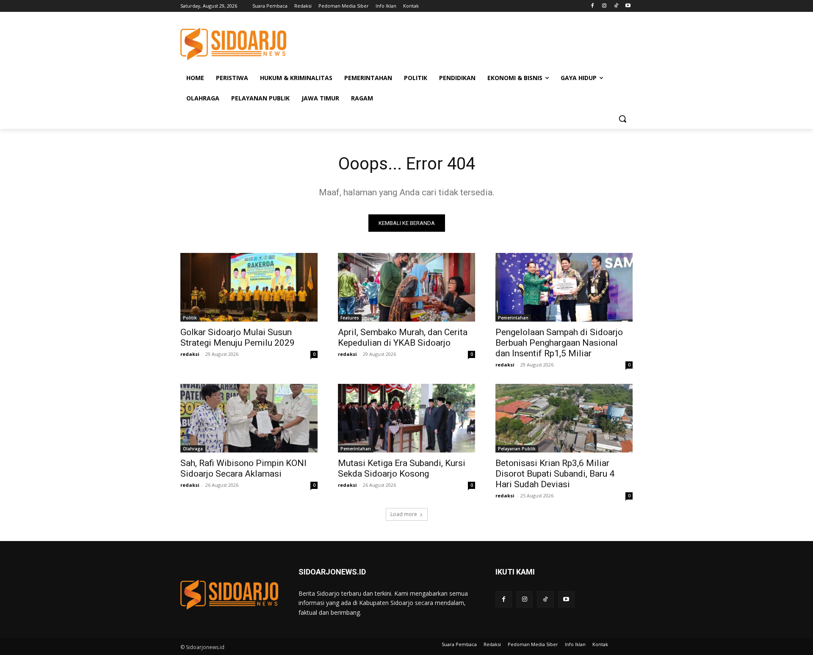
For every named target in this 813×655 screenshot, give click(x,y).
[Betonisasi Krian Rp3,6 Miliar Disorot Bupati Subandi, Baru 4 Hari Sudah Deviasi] (564, 418)
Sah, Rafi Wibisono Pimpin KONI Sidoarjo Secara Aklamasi (243, 468)
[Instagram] (604, 6)
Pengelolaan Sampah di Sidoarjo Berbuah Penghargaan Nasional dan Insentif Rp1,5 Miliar (559, 342)
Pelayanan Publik (517, 449)
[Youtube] (628, 6)
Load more (403, 514)
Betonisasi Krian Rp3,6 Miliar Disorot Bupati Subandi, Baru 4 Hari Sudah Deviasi (554, 473)
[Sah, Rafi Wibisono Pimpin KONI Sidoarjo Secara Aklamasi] (249, 418)
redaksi (189, 354)
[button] (622, 118)
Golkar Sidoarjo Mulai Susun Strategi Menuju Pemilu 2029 (237, 337)
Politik (190, 318)
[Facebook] (592, 6)
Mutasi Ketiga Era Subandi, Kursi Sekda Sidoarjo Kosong (401, 468)
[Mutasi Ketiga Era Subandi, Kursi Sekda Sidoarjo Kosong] (406, 418)
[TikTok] (616, 6)
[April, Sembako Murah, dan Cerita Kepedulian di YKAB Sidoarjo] (406, 287)
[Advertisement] (470, 43)
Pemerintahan (513, 318)
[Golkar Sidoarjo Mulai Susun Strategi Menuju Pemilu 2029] (249, 287)
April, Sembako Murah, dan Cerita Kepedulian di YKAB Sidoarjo (402, 337)
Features (349, 318)
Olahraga (193, 449)
